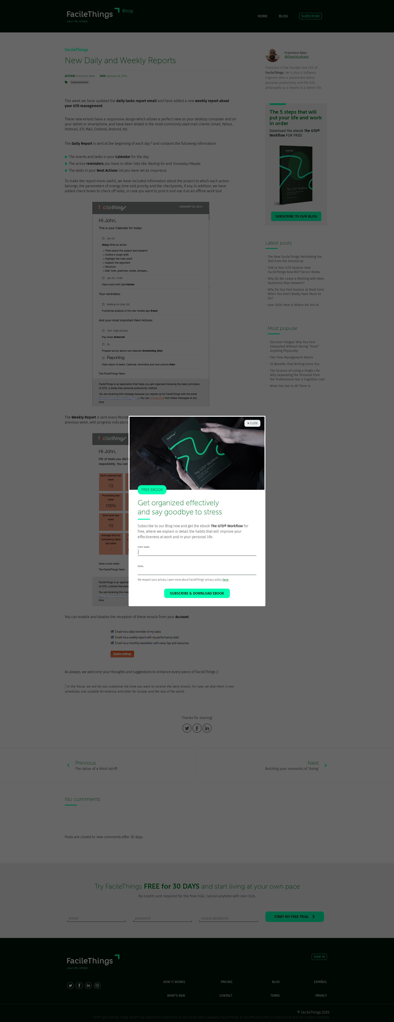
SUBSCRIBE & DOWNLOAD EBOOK (197, 593)
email (141, 566)
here (225, 579)
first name (144, 547)
